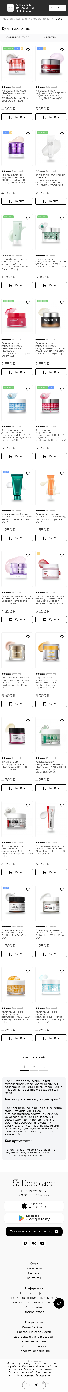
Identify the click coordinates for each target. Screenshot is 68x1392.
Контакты (34, 1278)
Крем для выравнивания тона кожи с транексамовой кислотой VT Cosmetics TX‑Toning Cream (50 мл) (50, 180)
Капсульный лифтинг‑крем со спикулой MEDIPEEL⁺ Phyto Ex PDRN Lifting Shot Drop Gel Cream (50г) (50, 435)
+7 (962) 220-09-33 (34, 1191)
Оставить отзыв (34, 1346)
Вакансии (34, 1273)
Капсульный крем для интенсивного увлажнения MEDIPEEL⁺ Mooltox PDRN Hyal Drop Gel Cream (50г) (16, 435)
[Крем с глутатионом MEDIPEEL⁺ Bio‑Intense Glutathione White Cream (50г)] (51, 903)
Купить (20, 117)
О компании (34, 1268)
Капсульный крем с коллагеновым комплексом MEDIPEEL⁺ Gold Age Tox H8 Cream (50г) (15, 1017)
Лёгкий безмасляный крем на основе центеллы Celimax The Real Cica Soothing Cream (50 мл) (15, 264)
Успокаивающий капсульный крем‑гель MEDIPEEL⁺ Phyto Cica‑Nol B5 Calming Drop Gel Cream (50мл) (51, 767)
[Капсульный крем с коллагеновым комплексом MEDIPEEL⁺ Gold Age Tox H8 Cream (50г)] (17, 985)
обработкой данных (21, 1366)
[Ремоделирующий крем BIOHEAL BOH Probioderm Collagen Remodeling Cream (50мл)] (17, 569)
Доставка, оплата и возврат (34, 1337)
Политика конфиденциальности (34, 1298)
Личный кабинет (34, 1327)
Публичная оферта (34, 1293)
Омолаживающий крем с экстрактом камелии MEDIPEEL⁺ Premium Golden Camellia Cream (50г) (15, 683)
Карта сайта (34, 1307)
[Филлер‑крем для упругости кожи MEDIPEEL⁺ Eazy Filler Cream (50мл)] (17, 735)
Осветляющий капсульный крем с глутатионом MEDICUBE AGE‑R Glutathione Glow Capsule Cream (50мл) (51, 348)
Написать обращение (34, 1351)
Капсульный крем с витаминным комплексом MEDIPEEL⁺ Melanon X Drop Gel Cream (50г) (17, 851)
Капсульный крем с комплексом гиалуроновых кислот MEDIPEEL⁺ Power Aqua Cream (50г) (49, 1017)
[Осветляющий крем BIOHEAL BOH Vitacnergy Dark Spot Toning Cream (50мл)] (51, 487)
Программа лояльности (34, 1332)
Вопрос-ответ (34, 1312)
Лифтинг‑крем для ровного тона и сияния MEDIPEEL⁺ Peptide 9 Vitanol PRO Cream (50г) (47, 683)
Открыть (57, 7)
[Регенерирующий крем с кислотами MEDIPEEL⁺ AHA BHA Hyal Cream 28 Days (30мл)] (51, 819)
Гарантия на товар (34, 1341)
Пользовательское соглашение (34, 1303)
